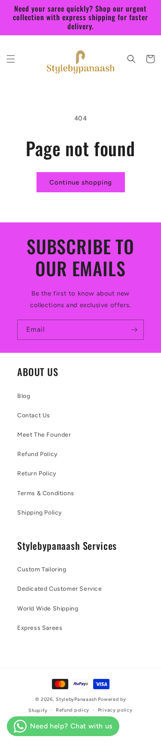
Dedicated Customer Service (59, 588)
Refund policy (72, 710)
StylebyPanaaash (76, 699)
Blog (23, 396)
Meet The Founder (44, 434)
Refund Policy (37, 454)
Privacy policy (115, 710)
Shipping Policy (39, 512)
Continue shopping (80, 182)
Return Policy (37, 473)
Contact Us (33, 415)
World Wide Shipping (47, 608)
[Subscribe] (134, 330)
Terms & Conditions (45, 493)
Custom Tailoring (42, 569)
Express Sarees (39, 628)
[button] (10, 58)
